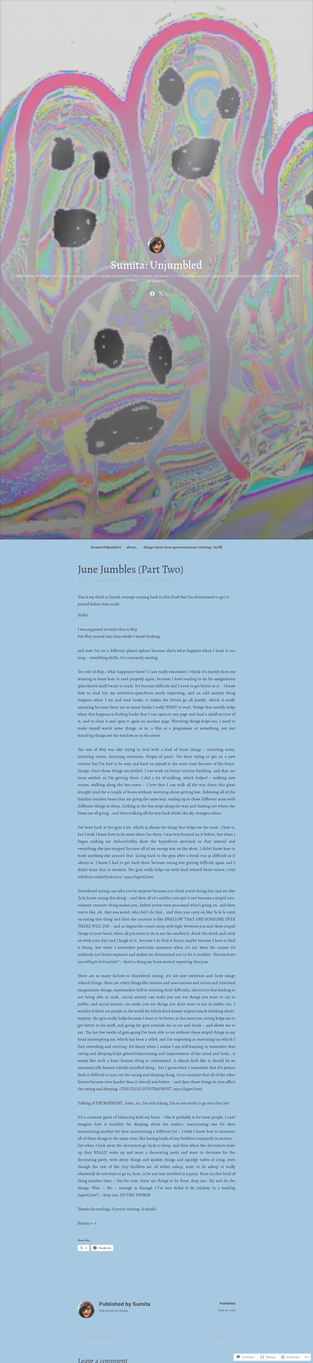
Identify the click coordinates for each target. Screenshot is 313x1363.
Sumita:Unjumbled (106, 547)
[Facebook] (152, 293)
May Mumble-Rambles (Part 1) (99, 1339)
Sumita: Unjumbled (156, 265)
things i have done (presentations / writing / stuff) (183, 547)
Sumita (87, 580)
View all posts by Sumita (113, 1311)
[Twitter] (161, 293)
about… (132, 547)
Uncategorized (111, 580)
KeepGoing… (223, 1339)
